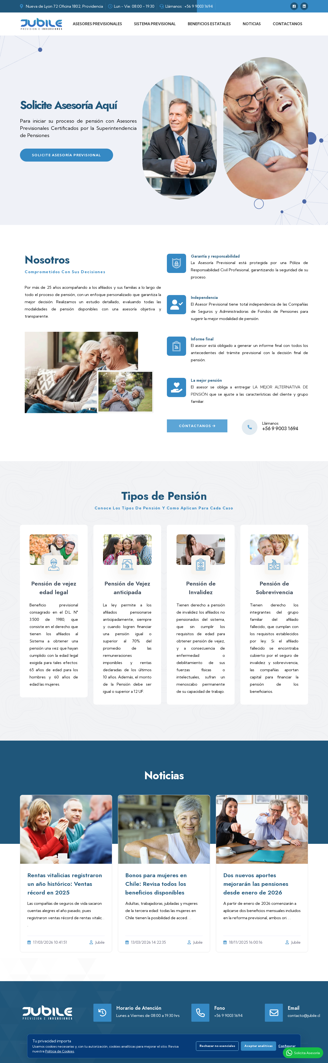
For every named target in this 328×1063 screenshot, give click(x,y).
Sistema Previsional (155, 24)
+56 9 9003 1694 (198, 6)
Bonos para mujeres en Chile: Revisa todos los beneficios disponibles (156, 884)
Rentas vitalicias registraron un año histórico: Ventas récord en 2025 (64, 884)
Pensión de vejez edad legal (53, 587)
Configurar (287, 1046)
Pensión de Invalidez (201, 587)
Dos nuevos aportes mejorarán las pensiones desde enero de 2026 (255, 884)
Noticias (252, 24)
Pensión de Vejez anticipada (127, 587)
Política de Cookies (59, 1051)
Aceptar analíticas (258, 1046)
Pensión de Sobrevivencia (274, 587)
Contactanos (287, 24)
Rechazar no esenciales (217, 1046)
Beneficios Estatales (209, 24)
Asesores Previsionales (97, 24)
